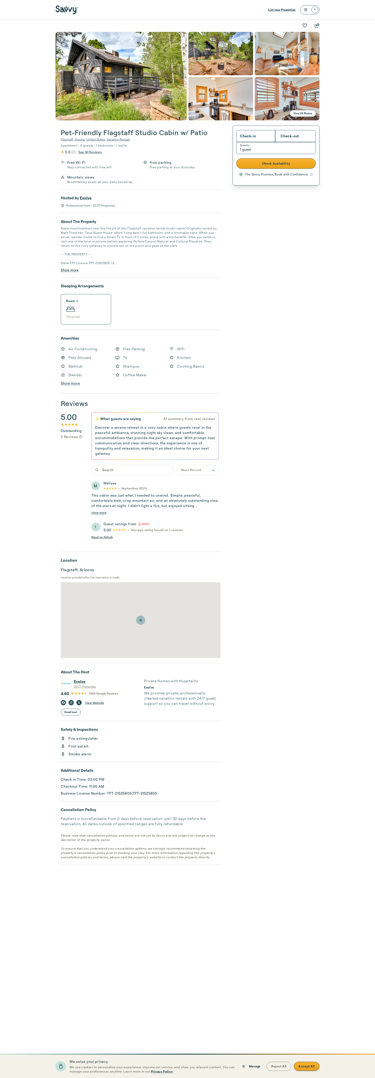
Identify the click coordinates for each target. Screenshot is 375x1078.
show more (99, 512)
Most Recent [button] (191, 470)
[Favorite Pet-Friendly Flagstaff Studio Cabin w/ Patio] (305, 25)
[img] (81, 436)
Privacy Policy (162, 1071)
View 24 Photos (302, 113)
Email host (70, 712)
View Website (94, 703)
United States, (96, 139)
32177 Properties (85, 686)
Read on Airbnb (102, 537)
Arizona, (80, 139)
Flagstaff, (67, 139)
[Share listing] (317, 25)
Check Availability (276, 163)
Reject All (279, 1066)
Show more (70, 270)
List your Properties (282, 9)
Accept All (306, 1066)
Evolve (86, 197)
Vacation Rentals (118, 139)
